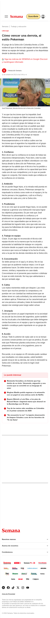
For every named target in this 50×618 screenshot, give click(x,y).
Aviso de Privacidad (11, 594)
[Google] (3, 587)
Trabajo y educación (18, 26)
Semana (5, 26)
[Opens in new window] (8, 587)
